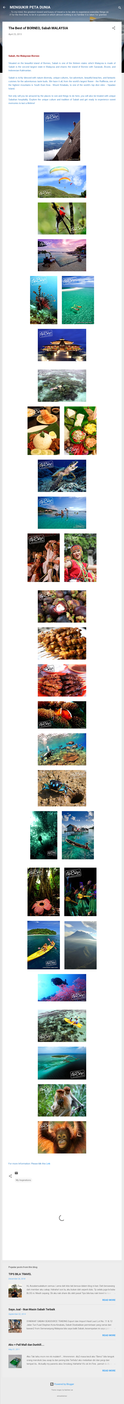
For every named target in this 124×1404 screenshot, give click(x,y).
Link (48, 1163)
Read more (109, 1300)
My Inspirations (23, 1180)
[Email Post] (16, 1174)
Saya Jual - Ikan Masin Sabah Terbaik (31, 1309)
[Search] (120, 8)
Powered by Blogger (64, 1384)
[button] (114, 28)
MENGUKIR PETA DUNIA (30, 7)
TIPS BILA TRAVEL (19, 1274)
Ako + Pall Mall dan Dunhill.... (26, 1344)
